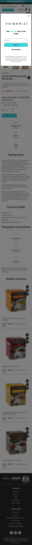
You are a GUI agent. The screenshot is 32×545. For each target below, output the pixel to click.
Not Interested (16, 49)
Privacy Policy (20, 57)
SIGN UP (16, 45)
